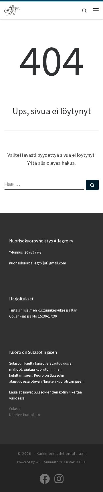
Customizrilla (75, 462)
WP (38, 462)
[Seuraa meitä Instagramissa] (59, 479)
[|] (11, 9)
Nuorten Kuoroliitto (24, 414)
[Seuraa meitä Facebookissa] (44, 479)
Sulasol (15, 408)
